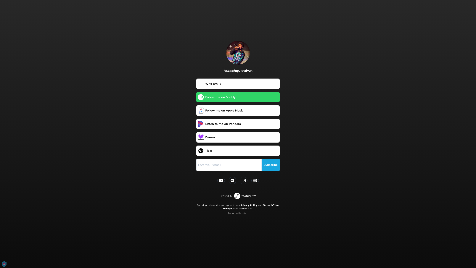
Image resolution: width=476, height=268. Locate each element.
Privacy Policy (249, 205)
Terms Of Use (271, 205)
